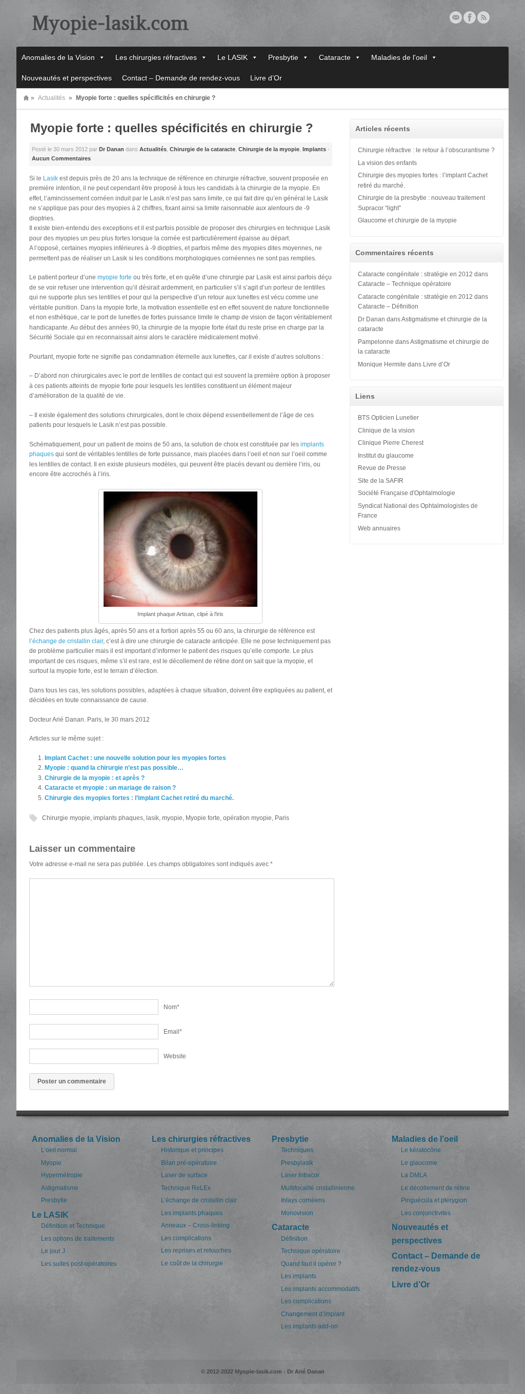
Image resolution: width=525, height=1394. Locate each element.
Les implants (298, 1276)
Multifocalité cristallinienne (318, 1188)
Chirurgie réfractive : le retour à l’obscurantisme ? (426, 150)
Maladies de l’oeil (425, 1139)
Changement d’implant (313, 1314)
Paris (282, 818)
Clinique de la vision (386, 430)
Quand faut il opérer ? (311, 1263)
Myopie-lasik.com (110, 23)
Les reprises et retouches (196, 1250)
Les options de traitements (77, 1238)
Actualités (51, 97)
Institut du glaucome (386, 455)
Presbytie (283, 57)
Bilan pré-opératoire (189, 1162)
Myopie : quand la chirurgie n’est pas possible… (114, 767)
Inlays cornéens (303, 1200)
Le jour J (53, 1251)
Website (175, 1056)
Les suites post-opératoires (78, 1263)
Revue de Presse (382, 467)
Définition (294, 1238)
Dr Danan (111, 149)
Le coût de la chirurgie (192, 1263)
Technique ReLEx (186, 1188)
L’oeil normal (59, 1150)
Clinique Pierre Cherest (390, 442)
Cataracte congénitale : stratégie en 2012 (415, 274)
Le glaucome (419, 1162)
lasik (152, 818)
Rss (483, 17)
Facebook (469, 17)
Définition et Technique (73, 1225)
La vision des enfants (387, 163)
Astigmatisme (59, 1188)
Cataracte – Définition (388, 306)
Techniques (297, 1150)
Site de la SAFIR (380, 480)
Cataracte (335, 57)
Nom (171, 1007)
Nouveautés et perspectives (67, 78)
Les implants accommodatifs (320, 1289)
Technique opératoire (310, 1251)
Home (26, 97)
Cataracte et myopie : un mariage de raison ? (110, 787)
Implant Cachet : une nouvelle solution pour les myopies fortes (135, 758)
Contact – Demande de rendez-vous (181, 78)
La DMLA (414, 1175)
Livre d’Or (266, 78)
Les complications (186, 1238)
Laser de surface (184, 1175)
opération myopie (247, 818)
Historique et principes (192, 1150)
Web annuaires (379, 528)
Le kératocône (421, 1150)
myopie (172, 818)
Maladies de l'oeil (399, 57)
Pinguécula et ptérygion (434, 1200)
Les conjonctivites (426, 1213)
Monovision (297, 1213)
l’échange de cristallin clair (66, 641)
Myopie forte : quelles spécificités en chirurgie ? (171, 128)
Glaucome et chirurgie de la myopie (407, 220)
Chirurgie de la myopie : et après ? (95, 778)
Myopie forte (203, 818)
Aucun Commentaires (61, 158)
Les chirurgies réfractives (156, 57)
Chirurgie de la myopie (268, 149)
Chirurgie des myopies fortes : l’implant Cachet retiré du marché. (139, 798)
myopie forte (114, 277)
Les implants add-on (309, 1326)
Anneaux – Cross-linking (195, 1225)
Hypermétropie (62, 1175)
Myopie (51, 1162)
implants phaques (118, 818)
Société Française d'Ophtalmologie (406, 493)
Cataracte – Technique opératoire (404, 284)
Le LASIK (232, 57)
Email (456, 17)
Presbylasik (297, 1162)
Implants (314, 149)
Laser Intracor (300, 1175)
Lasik (50, 178)
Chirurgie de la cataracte (202, 149)
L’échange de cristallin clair (199, 1200)
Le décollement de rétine (435, 1188)
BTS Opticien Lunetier (388, 417)
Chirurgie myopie (66, 818)
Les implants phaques (192, 1213)
